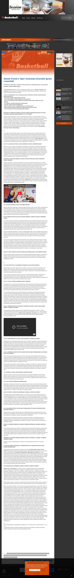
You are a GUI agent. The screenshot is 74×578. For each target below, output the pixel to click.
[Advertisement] (37, 29)
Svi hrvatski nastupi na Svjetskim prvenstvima (48, 39)
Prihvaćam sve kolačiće (34, 569)
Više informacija (37, 573)
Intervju (28, 18)
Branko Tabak (60, 80)
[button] (45, 18)
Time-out (41, 18)
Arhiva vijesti (64, 123)
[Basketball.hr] (10, 17)
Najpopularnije (60, 104)
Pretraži (70, 18)
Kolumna (33, 18)
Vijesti (23, 18)
